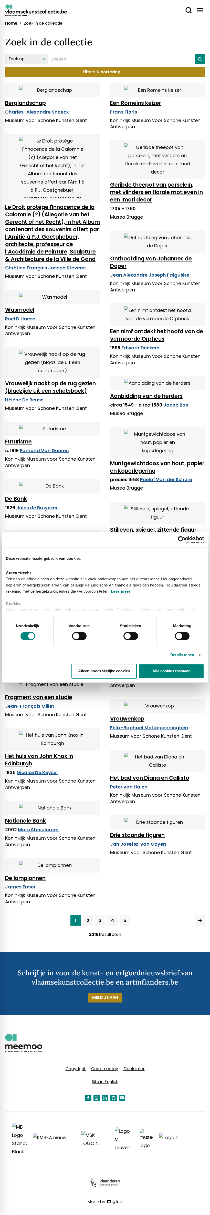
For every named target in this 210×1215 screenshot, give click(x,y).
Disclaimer (134, 1069)
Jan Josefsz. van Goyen (138, 844)
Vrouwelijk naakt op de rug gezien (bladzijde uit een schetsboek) (50, 387)
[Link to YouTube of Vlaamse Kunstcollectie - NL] (122, 1098)
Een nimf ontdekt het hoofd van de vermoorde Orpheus (156, 335)
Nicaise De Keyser (37, 772)
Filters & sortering (101, 72)
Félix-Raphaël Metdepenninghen (149, 727)
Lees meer (121, 591)
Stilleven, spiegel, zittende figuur (153, 529)
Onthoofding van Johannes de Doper (151, 262)
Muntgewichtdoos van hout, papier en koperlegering (157, 467)
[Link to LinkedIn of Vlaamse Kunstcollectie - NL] (105, 1098)
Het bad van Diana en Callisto (149, 778)
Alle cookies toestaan (171, 671)
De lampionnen (25, 878)
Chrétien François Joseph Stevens (45, 268)
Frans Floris (123, 112)
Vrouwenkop (127, 718)
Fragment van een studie (38, 697)
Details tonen (182, 655)
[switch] (79, 636)
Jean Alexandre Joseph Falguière (149, 275)
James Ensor (20, 887)
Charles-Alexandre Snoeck (37, 112)
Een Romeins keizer (135, 103)
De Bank (16, 498)
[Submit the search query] (200, 59)
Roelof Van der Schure (166, 479)
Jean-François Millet (29, 706)
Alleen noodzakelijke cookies (104, 671)
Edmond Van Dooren (44, 450)
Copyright (76, 1069)
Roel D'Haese (20, 319)
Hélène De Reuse (24, 400)
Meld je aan (105, 997)
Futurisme (18, 441)
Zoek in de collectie (43, 23)
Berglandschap (25, 103)
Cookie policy (104, 1069)
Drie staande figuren (137, 835)
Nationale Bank (25, 820)
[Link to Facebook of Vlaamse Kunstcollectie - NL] (88, 1098)
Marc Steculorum (38, 829)
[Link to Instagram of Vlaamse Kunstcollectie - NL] (96, 1098)
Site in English (105, 1082)
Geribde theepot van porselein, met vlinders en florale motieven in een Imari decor (156, 192)
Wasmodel (19, 309)
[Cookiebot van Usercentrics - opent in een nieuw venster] (181, 540)
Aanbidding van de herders (146, 396)
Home (11, 23)
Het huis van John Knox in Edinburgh (39, 759)
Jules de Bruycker (37, 507)
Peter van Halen (129, 787)
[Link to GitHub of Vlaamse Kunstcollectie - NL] (113, 1098)
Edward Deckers (140, 348)
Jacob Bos (175, 405)
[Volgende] (200, 920)
